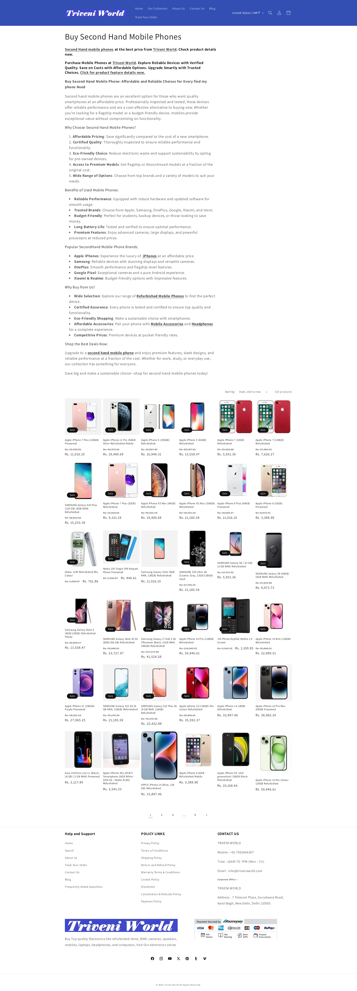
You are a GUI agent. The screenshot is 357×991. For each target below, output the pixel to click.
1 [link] (150, 815)
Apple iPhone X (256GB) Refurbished (155, 441)
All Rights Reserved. (190, 984)
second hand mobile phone (111, 352)
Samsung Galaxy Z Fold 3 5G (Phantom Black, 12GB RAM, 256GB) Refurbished (158, 642)
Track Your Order (76, 865)
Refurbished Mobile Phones (160, 296)
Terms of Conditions (154, 850)
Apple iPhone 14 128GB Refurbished (231, 707)
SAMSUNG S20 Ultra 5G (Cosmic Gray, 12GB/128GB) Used (196, 575)
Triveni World (171, 984)
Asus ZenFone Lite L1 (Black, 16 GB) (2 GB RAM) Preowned (82, 774)
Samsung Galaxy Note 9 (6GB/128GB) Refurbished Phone (80, 633)
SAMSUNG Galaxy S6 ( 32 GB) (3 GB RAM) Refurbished (235, 564)
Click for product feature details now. (112, 72)
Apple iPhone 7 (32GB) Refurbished (230, 441)
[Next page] (206, 815)
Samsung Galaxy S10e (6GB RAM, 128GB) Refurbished (158, 573)
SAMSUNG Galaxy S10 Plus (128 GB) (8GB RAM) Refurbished (81, 508)
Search (69, 850)
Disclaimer (148, 887)
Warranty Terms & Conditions (160, 872)
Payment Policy (151, 901)
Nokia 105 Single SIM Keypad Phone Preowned (120, 570)
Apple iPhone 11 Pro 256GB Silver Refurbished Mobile (119, 441)
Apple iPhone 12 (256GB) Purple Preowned (80, 707)
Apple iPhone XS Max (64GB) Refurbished (158, 505)
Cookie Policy (150, 879)
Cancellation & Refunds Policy (161, 894)
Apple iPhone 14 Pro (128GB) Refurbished (196, 640)
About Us (71, 858)
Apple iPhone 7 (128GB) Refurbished (270, 441)
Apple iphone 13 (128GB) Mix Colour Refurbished (196, 707)
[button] (270, 12)
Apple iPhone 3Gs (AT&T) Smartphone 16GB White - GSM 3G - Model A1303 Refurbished (118, 778)
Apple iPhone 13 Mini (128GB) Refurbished (273, 640)
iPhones (149, 255)
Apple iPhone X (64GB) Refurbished (193, 441)
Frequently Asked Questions (84, 887)
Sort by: (230, 392)
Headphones (202, 323)
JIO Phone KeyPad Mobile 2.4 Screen (234, 640)
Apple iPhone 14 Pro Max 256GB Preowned (271, 707)
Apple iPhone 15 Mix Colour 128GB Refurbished (272, 781)
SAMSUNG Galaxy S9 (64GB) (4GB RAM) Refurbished (272, 575)
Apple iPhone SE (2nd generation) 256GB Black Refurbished (232, 776)
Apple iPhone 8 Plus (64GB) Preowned (233, 505)
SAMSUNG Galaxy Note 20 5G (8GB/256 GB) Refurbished (120, 640)
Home (69, 843)
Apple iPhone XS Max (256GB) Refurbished (197, 505)
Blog (68, 879)
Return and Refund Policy (158, 865)
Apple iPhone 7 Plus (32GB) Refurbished (119, 505)
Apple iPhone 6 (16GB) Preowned (269, 505)
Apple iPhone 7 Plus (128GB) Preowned (82, 441)
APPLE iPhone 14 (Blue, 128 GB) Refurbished (157, 786)
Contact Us (72, 872)
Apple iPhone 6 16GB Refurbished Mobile (191, 774)
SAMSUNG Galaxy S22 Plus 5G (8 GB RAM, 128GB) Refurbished (159, 709)
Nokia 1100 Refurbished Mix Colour (81, 573)
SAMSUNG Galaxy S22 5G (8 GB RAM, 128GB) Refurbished (120, 707)
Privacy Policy (150, 843)
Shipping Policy (151, 858)
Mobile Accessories (167, 323)
